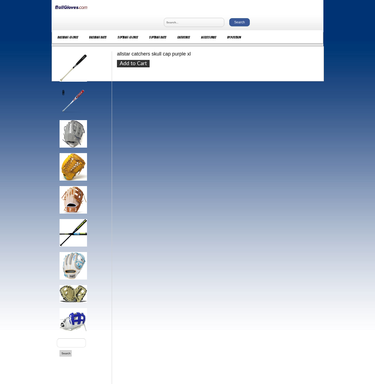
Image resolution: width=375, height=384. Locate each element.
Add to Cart (133, 63)
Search (66, 353)
